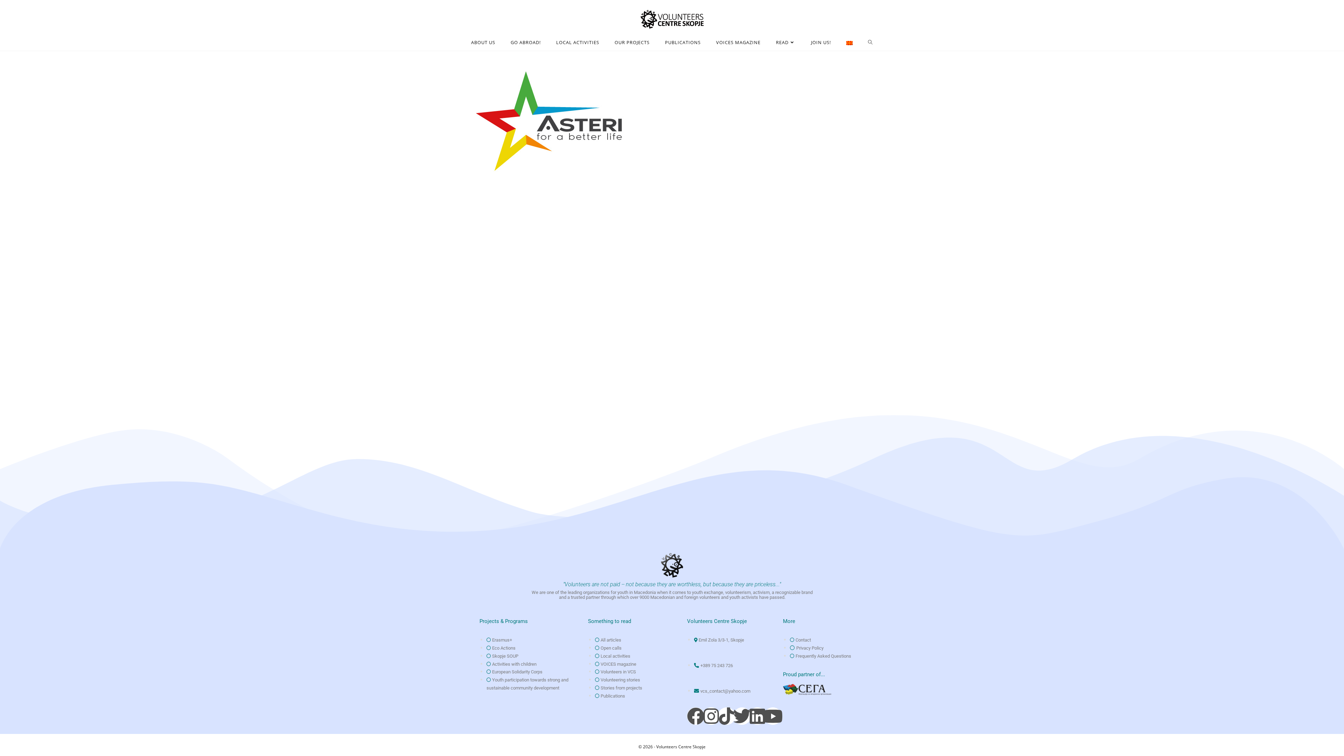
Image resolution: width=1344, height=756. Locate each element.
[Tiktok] (726, 716)
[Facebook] (696, 716)
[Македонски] (849, 42)
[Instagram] (711, 716)
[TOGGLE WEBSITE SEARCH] (870, 42)
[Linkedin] (757, 716)
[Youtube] (773, 716)
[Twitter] (742, 716)
